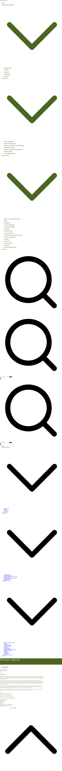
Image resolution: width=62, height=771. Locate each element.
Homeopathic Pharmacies (9, 153)
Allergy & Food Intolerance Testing (12, 218)
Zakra (11, 707)
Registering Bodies (8, 151)
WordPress (15, 707)
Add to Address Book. (5, 667)
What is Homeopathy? (9, 141)
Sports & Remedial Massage (10, 247)
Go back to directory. (5, 666)
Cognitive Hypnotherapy (9, 226)
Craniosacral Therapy (9, 233)
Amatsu (5, 220)
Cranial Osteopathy (8, 231)
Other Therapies (4, 580)
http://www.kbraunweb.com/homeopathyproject (7, 696)
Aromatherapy (7, 222)
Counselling (6, 229)
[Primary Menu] (0, 378)
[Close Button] (0, 444)
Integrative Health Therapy (10, 237)
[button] (32, 66)
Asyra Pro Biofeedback (9, 224)
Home (3, 2)
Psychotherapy (7, 241)
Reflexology (6, 245)
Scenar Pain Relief (8, 243)
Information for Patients (9, 147)
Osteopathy (6, 239)
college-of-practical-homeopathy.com (5, 693)
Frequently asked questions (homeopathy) (13, 149)
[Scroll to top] (31, 770)
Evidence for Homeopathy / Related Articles (14, 145)
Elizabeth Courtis (8, 68)
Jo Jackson (6, 76)
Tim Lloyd (6, 72)
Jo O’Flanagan (7, 74)
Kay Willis (6, 70)
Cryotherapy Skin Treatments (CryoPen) (13, 235)
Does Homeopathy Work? (10, 143)
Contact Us (4, 249)
